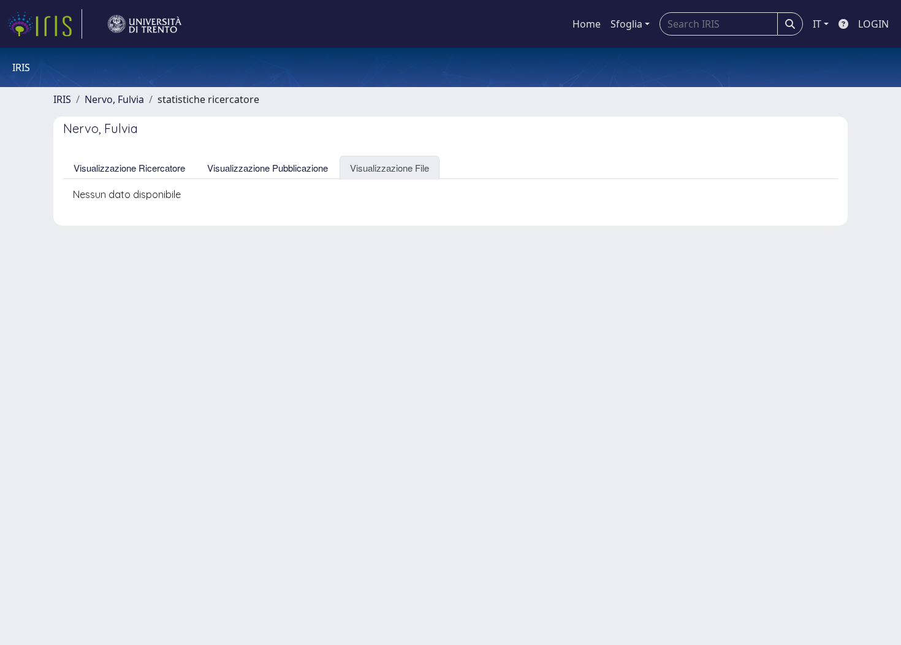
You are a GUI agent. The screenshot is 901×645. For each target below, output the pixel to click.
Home (586, 24)
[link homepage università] (144, 24)
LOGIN (873, 24)
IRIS (62, 99)
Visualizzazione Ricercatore (129, 167)
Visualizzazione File (389, 167)
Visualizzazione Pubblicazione (267, 167)
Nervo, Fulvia (114, 99)
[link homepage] (44, 24)
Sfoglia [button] (626, 24)
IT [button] (817, 24)
